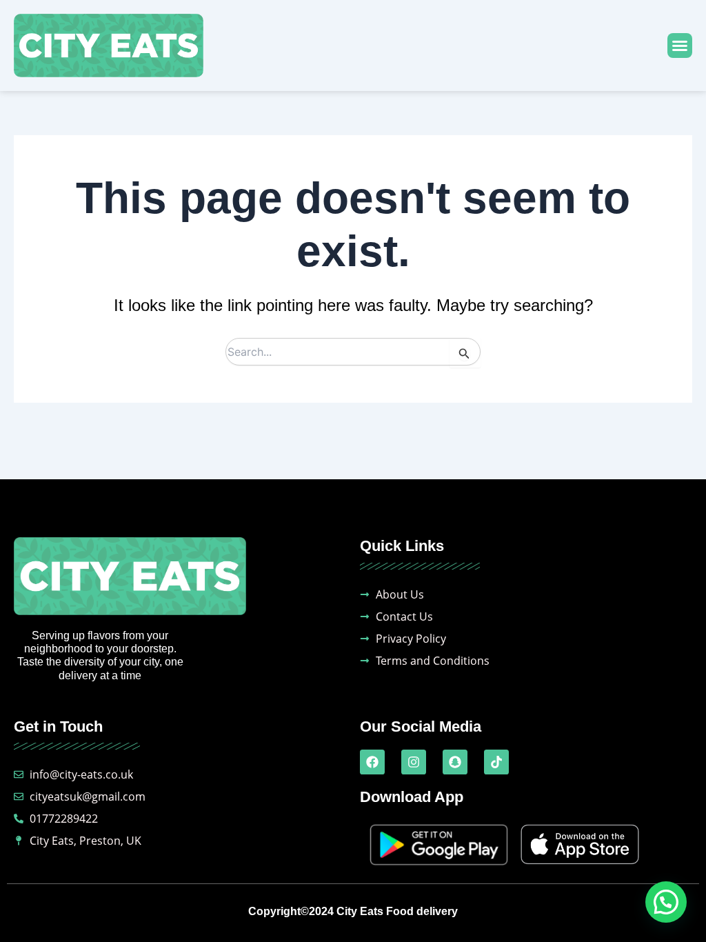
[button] (679, 45)
